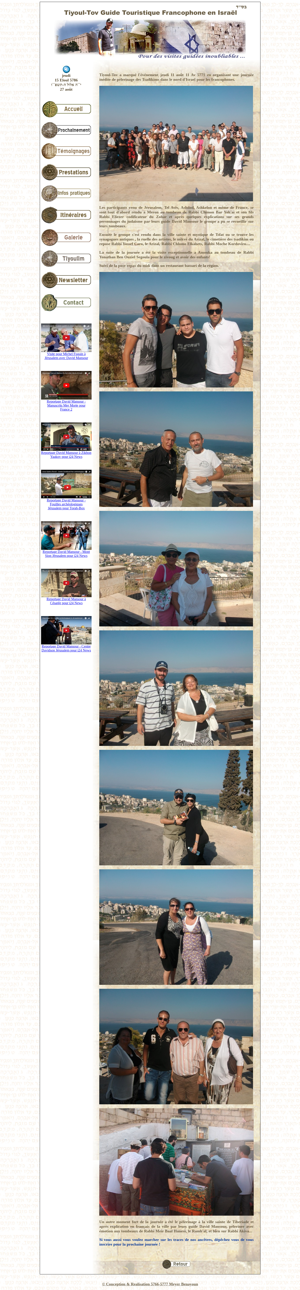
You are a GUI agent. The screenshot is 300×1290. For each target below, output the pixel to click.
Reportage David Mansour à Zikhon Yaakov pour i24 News (66, 455)
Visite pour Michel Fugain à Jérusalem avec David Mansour (66, 356)
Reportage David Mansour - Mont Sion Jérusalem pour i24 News (66, 554)
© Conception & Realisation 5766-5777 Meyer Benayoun (150, 1284)
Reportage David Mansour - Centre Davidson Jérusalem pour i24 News (66, 648)
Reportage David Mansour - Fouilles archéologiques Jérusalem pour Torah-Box (66, 504)
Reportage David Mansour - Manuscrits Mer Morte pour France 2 (66, 405)
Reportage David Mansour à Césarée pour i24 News (66, 601)
